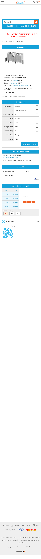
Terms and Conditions (9, 537)
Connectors (14, 83)
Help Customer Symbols (10, 540)
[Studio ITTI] (20, 551)
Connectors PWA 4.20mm (12, 41)
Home (7, 525)
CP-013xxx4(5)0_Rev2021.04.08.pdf (14, 160)
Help (37, 525)
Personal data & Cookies (32, 537)
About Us (21, 543)
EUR (12, 213)
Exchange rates (34, 540)
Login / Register (34, 2)
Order (28, 202)
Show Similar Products (29, 144)
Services (17, 525)
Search (36, 22)
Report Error (10, 221)
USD (18, 213)
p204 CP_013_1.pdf (9, 155)
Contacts (27, 525)
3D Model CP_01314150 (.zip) (12, 158)
